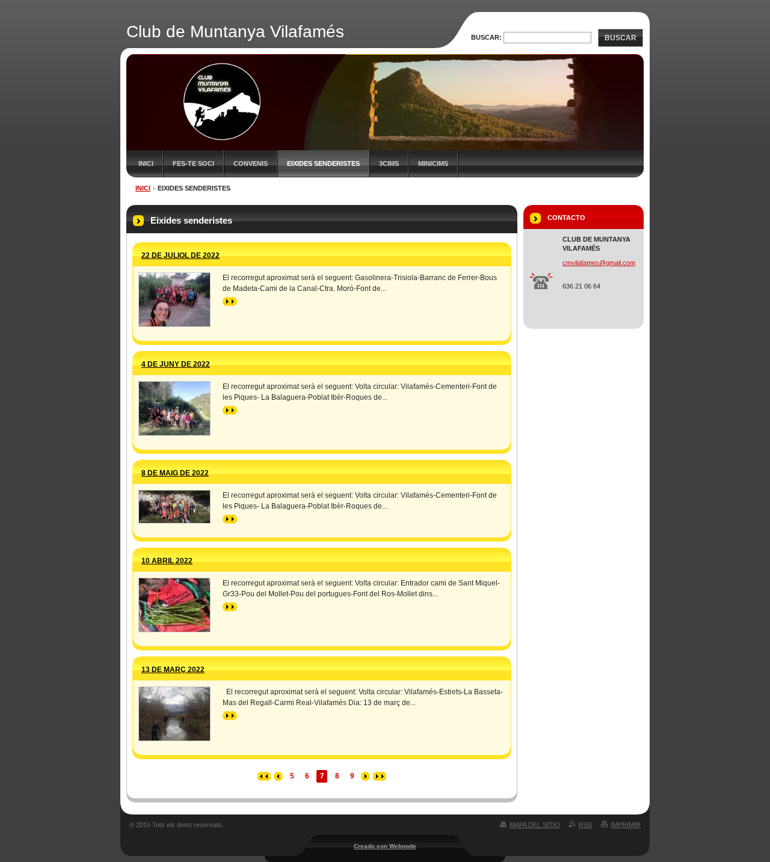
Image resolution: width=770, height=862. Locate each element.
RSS (585, 824)
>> (227, 301)
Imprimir (626, 824)
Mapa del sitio (535, 824)
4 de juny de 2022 (175, 364)
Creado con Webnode (385, 846)
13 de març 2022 (173, 669)
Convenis (250, 163)
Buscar (620, 38)
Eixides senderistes (323, 163)
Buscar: (486, 37)
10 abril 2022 (166, 561)
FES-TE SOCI (193, 163)
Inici (145, 163)
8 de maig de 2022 (175, 473)
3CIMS (389, 163)
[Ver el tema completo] (174, 299)
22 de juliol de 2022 (180, 255)
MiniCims (433, 163)
